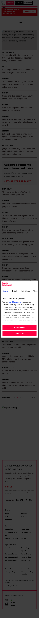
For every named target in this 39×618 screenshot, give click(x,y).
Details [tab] (15, 291)
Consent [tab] (5, 291)
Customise (19, 333)
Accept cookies (19, 327)
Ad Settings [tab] (25, 291)
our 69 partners (15, 302)
